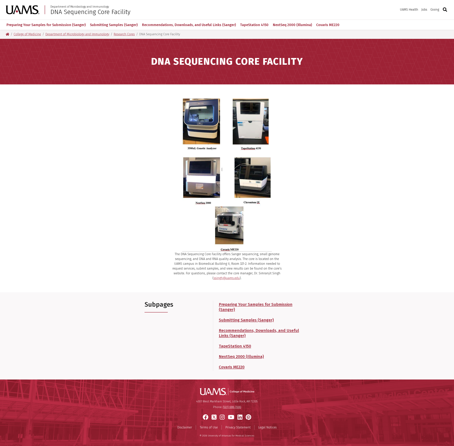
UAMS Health (409, 10)
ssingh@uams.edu (227, 278)
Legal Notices (267, 427)
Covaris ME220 (327, 25)
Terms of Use (209, 427)
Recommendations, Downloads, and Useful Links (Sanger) (189, 25)
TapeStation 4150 (254, 25)
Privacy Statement (238, 427)
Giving (434, 10)
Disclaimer (184, 427)
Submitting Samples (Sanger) (114, 25)
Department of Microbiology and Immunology (79, 6)
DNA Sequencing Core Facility (90, 12)
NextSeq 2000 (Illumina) (292, 25)
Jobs (424, 10)
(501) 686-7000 (232, 407)
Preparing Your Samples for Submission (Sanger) (46, 25)
